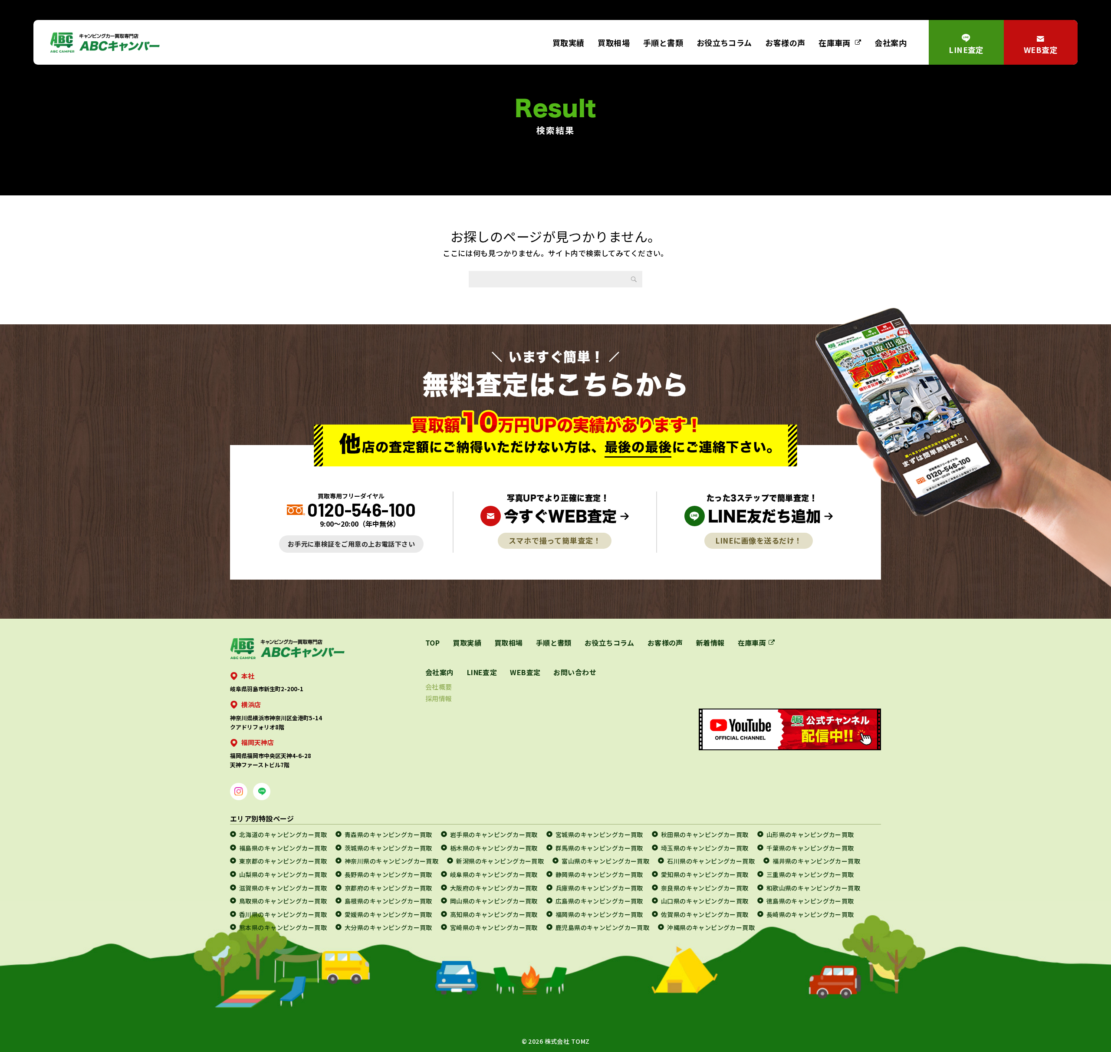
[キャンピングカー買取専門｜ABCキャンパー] (105, 42)
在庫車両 (834, 42)
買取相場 (614, 42)
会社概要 (438, 686)
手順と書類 (663, 42)
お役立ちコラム (724, 42)
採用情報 (438, 698)
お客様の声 (785, 42)
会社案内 (890, 42)
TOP (432, 642)
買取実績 (568, 42)
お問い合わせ (574, 672)
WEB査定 (1041, 49)
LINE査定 (966, 49)
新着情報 (710, 642)
